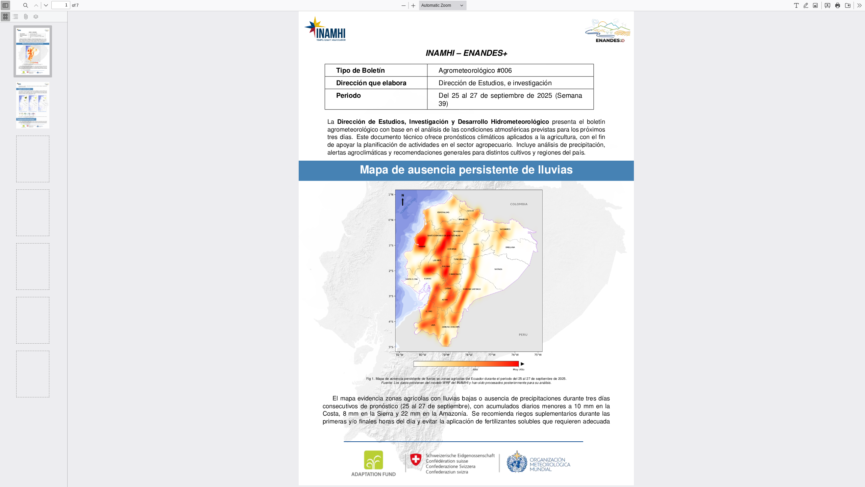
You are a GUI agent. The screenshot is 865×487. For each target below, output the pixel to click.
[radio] (5, 16)
